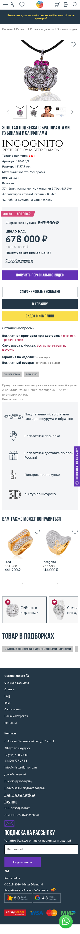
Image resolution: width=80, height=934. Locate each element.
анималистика (12, 374)
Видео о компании (40, 316)
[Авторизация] (66, 4)
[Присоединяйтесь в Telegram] (15, 871)
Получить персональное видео (40, 275)
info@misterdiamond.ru (20, 767)
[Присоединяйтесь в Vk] (7, 871)
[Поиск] (75, 4)
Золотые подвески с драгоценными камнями (38, 649)
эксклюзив (31, 374)
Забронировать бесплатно (40, 292)
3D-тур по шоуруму (40, 505)
